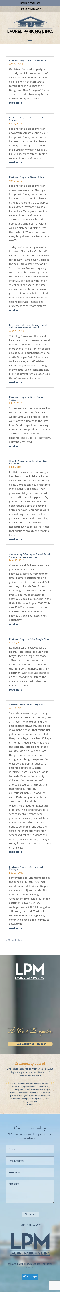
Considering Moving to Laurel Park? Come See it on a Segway (29, 555)
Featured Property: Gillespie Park (27, 60)
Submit (30, 1214)
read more (15, 102)
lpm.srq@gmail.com (30, 2)
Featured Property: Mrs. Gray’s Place (29, 639)
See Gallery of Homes (30, 1044)
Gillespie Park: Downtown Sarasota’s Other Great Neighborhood (29, 326)
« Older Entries (14, 940)
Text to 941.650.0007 (30, 8)
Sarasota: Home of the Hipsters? (27, 705)
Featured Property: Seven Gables (27, 177)
